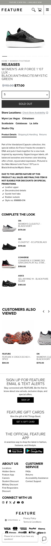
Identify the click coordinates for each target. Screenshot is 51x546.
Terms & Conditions (32, 522)
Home (4, 61)
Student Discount (10, 481)
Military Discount (10, 484)
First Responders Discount (10, 490)
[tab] (10, 135)
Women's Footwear (20, 61)
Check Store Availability (33, 112)
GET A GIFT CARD (25, 421)
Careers (6, 478)
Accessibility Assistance (37, 478)
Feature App (8, 474)
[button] (43, 311)
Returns (29, 474)
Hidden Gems (8, 471)
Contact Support (33, 481)
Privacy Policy (29, 518)
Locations (6, 468)
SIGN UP (25, 400)
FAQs (28, 471)
